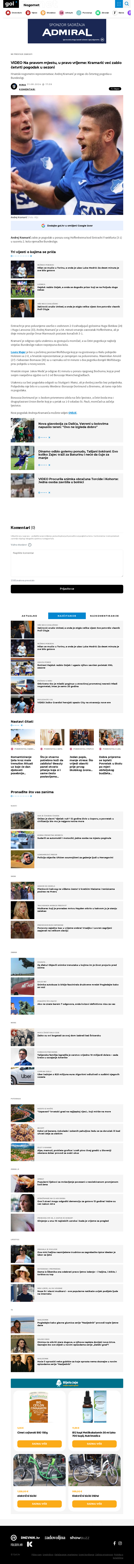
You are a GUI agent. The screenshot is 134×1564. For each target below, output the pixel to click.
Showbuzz (79, 1538)
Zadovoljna (54, 1538)
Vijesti (34, 13)
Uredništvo (48, 1554)
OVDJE (72, 413)
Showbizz (51, 13)
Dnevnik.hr (17, 13)
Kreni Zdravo (29, 1544)
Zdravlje (105, 13)
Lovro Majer (18, 352)
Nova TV (14, 1538)
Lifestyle (69, 13)
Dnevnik (30, 1538)
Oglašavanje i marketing (66, 1554)
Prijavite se (67, 589)
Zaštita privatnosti (104, 1554)
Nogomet (32, 5)
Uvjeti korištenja (86, 1554)
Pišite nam (37, 1554)
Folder (17, 1544)
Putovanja (87, 13)
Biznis (121, 13)
